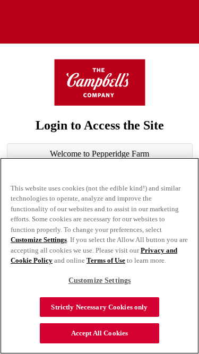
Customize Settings (39, 240)
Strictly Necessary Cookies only (99, 307)
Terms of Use (105, 260)
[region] (99, 256)
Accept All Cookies (99, 333)
